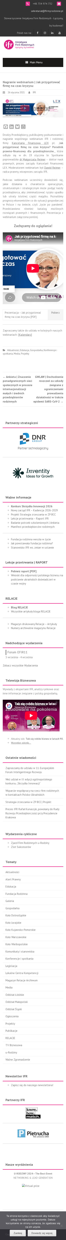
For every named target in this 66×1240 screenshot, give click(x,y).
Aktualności (13, 350)
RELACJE (10, 1038)
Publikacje (11, 1030)
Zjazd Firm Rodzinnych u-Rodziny (30, 843)
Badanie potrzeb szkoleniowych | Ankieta (35, 522)
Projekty (25, 353)
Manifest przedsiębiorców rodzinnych (33, 526)
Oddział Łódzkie (15, 994)
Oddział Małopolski (17, 1002)
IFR (34, 92)
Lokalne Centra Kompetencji (22, 973)
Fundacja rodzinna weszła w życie (31, 539)
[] (25, 334)
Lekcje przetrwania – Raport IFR (30, 518)
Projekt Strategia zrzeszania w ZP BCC (33, 514)
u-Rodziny (11, 1052)
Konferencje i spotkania (19, 958)
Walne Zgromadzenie (18, 1059)
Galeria (10, 901)
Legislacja (11, 966)
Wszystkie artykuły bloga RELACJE (31, 611)
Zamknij (18, 1233)
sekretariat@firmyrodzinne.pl (47, 11)
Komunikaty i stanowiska (20, 951)
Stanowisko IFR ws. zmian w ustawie (32, 547)
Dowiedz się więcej (42, 1233)
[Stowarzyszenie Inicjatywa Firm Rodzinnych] (19, 44)
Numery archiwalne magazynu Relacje (33, 628)
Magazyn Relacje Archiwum (22, 980)
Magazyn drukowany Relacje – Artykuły (34, 624)
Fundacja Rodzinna (16, 894)
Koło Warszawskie (16, 937)
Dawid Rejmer (52, 167)
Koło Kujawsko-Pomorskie (21, 930)
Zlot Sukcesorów (21, 847)
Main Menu (36, 62)
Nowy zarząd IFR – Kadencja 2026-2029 (34, 510)
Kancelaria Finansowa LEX (30, 143)
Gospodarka (36, 350)
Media (17, 353)
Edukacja (24, 350)
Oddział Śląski (14, 1009)
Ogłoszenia (12, 1016)
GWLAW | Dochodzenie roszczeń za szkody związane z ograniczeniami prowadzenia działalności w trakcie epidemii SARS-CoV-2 (48, 389)
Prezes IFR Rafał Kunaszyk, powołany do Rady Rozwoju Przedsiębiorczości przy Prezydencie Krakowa (32, 813)
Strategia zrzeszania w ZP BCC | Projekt (28, 802)
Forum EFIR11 (17, 652)
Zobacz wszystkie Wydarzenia (20, 665)
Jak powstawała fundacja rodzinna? (32, 543)
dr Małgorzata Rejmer (32, 159)
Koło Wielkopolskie (17, 944)
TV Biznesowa (14, 1045)
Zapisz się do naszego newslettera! (32, 1085)
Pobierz (55, 312)
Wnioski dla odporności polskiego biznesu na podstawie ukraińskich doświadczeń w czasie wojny (37, 579)
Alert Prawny (13, 879)
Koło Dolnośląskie (16, 915)
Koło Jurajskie (13, 922)
